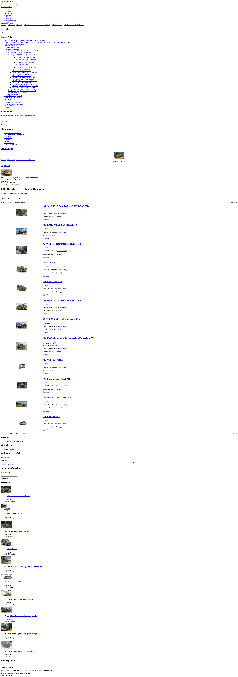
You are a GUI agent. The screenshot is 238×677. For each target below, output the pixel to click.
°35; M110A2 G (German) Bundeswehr (22, 599)
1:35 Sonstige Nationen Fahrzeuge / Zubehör (25, 86)
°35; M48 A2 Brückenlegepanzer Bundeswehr (24, 567)
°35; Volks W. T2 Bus (53, 360)
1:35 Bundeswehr (57, 25)
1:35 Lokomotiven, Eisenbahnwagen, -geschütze (22, 89)
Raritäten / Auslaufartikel (11, 47)
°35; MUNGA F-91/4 (52, 281)
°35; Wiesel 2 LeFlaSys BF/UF (57, 397)
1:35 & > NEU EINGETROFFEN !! (15, 44)
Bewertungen (7, 148)
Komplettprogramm (10, 20)
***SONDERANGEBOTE (12, 46)
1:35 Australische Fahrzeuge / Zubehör (23, 84)
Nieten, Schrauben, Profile (12, 97)
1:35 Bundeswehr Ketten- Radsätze (26, 67)
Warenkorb (7, 11)
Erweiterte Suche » (6, 7)
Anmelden (7, 18)
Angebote (5, 165)
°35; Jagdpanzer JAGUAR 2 (18, 531)
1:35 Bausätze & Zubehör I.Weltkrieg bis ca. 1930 (23, 51)
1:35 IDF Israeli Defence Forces (21, 71)
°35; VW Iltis (49, 262)
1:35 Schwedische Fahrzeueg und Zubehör (24, 81)
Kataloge (7, 107)
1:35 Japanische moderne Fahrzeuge (22, 82)
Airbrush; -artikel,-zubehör (12, 102)
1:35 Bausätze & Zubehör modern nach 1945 (37, 25)
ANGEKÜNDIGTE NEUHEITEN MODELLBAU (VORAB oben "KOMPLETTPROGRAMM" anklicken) (37, 42)
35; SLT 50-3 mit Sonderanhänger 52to (61, 319)
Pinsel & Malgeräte (10, 99)
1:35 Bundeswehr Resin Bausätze (25, 61)
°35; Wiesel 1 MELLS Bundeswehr (20, 651)
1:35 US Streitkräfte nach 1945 (21, 69)
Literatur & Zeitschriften (11, 106)
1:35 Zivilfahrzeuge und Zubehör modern (24, 87)
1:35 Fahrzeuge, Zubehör (15, 25)
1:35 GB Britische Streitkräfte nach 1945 (24, 74)
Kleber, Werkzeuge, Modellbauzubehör (16, 104)
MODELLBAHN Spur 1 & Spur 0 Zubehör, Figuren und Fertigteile (24, 41)
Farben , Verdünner (10, 101)
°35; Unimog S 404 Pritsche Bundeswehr (62, 300)
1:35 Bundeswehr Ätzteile (23, 66)
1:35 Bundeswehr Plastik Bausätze (74, 25)
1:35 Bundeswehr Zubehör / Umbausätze (28, 64)
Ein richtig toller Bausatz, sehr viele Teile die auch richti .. (18, 160)
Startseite (7, 10)
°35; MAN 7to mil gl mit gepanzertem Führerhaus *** (68, 338)
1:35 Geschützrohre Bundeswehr (25, 62)
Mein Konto (8, 13)
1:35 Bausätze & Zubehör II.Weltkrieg (19, 52)
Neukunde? (7, 15)
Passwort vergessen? (7, 464)
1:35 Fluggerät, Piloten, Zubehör (17, 92)
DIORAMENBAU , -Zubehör (13, 96)
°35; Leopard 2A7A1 (15, 514)
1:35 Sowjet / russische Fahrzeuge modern (24, 72)
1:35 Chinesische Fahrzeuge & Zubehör (23, 79)
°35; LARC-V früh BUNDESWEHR (60, 225)
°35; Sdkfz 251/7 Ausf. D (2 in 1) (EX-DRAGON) (66, 206)
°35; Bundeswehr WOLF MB (56, 379)
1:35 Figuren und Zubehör (12, 94)
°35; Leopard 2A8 (51, 416)
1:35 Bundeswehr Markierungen (25, 57)
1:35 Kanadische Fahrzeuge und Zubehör (24, 77)
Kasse (6, 16)
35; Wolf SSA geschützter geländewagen (62, 244)
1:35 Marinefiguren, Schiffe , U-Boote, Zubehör (22, 91)
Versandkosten (19, 184)
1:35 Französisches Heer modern (21, 76)
